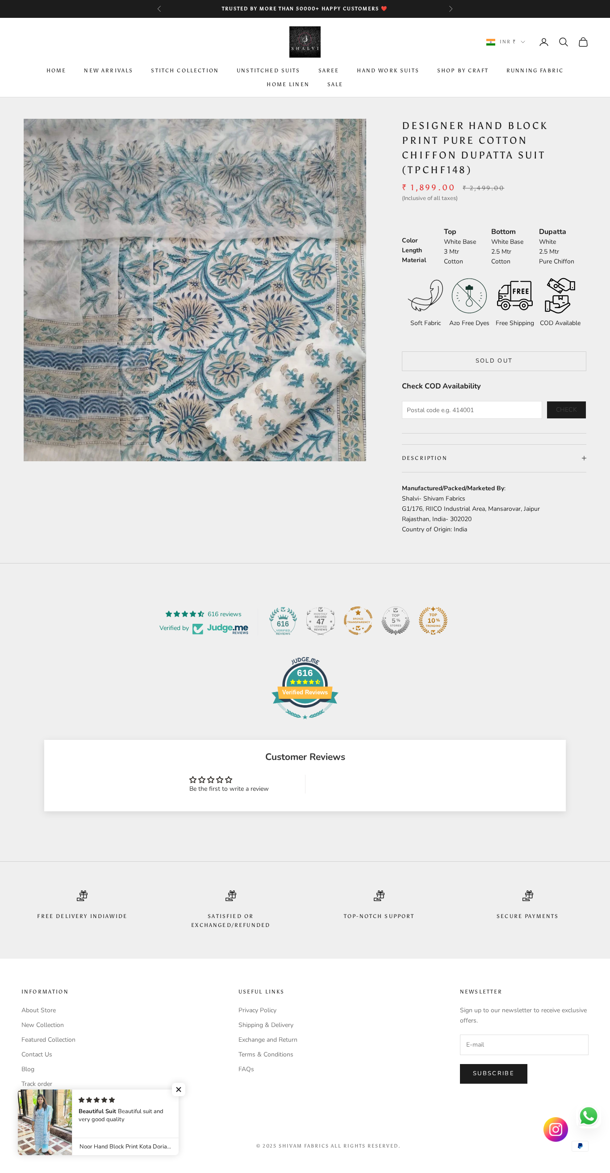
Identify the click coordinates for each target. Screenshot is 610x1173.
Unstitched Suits (269, 71)
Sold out (494, 361)
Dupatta (552, 232)
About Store (38, 1010)
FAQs (246, 1069)
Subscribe (493, 1073)
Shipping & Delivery (265, 1025)
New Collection (42, 1025)
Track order (36, 1084)
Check (566, 409)
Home (56, 71)
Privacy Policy (257, 1010)
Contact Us (36, 1054)
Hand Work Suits (388, 71)
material (414, 260)
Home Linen (288, 84)
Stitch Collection (185, 71)
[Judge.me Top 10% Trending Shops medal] (433, 620)
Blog (27, 1069)
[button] (178, 1089)
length (412, 250)
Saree (328, 71)
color (410, 240)
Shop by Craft (463, 71)
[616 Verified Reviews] (305, 724)
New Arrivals (108, 71)
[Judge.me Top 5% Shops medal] (395, 620)
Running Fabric (535, 71)
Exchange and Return (267, 1039)
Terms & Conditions (265, 1054)
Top (450, 232)
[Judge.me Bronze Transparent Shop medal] (358, 620)
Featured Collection (48, 1039)
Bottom (503, 232)
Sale (335, 84)
